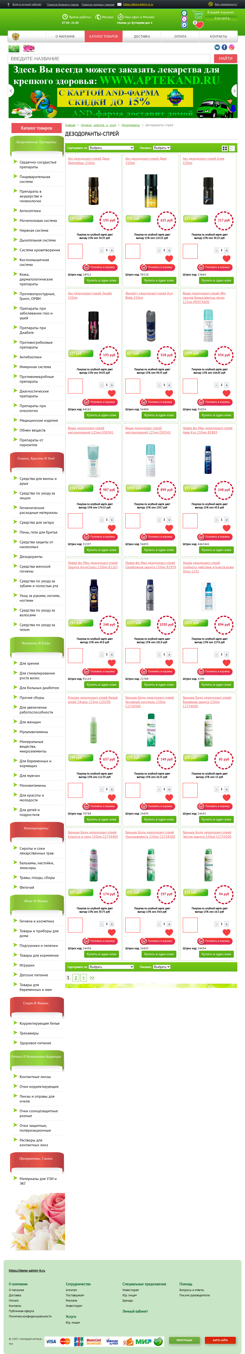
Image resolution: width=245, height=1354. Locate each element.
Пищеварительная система (35, 179)
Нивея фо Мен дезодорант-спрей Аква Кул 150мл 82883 (208, 430)
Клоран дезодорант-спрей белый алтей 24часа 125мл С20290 (93, 699)
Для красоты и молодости (32, 797)
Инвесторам (74, 1306)
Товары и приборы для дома (39, 933)
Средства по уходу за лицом (37, 495)
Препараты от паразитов (31, 442)
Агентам (71, 1290)
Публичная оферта (21, 1311)
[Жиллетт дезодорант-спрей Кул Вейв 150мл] (150, 326)
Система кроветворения (40, 249)
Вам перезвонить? (226, 4)
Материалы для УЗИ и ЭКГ (38, 1181)
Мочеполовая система (38, 220)
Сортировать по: (77, 148)
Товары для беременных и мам (36, 987)
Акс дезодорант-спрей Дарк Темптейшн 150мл (89, 160)
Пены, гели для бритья (38, 532)
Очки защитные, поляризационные (35, 1128)
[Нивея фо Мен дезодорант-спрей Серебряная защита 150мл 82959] (150, 595)
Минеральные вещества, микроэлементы (33, 746)
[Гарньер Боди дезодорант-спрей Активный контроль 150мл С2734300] (150, 730)
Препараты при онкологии (33, 408)
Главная (15, 36)
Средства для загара (37, 522)
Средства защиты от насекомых (36, 544)
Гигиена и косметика (37, 921)
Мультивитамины (34, 731)
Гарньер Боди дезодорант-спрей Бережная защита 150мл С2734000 (207, 701)
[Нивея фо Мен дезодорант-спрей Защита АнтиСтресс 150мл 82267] (93, 595)
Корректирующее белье (40, 1023)
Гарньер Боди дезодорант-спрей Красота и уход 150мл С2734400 (93, 834)
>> (92, 977)
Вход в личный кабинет (27, 4)
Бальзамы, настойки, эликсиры (37, 865)
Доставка (142, 36)
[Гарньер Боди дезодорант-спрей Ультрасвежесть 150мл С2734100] (150, 865)
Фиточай (27, 887)
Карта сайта (220, 1340)
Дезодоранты (31, 556)
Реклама (71, 1300)
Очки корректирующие (39, 1086)
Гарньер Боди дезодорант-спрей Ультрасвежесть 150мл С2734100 (150, 834)
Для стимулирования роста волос (37, 675)
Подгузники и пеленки (39, 945)
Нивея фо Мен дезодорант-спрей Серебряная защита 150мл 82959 (150, 565)
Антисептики (30, 210)
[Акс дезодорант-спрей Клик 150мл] (208, 191)
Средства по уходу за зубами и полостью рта (39, 583)
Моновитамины (33, 785)
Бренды (127, 1300)
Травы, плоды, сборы (37, 877)
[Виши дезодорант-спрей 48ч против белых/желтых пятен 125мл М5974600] (208, 326)
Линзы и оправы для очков (37, 1098)
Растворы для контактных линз (34, 1142)
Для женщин (30, 721)
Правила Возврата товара (63, 4)
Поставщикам (75, 1295)
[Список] (232, 148)
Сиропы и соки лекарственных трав (37, 850)
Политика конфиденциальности (30, 1316)
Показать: (146, 148)
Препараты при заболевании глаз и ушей (36, 313)
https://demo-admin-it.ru (138, 4)
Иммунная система (35, 366)
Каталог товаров (103, 36)
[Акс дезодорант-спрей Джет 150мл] (150, 191)
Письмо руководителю (194, 1295)
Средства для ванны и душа (38, 481)
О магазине (65, 36)
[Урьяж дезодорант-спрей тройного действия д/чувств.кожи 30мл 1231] (208, 595)
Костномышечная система (34, 262)
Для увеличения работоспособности (36, 709)
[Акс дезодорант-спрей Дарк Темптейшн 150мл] (93, 191)
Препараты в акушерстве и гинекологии (31, 196)
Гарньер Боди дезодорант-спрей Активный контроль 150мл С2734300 (149, 701)
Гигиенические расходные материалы (39, 510)
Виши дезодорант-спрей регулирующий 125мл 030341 (90, 430)
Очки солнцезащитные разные (39, 1113)
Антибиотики (31, 356)
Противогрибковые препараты (36, 344)
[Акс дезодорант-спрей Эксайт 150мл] (93, 326)
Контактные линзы (35, 1076)
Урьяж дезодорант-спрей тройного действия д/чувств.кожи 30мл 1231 (208, 567)
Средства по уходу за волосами (37, 612)
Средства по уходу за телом (37, 627)
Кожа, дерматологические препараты (36, 279)
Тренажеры (29, 1033)
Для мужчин (30, 775)
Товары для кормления (39, 955)
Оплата (180, 36)
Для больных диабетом (39, 687)
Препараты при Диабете (33, 330)
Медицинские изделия (39, 420)
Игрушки (27, 965)
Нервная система (34, 230)
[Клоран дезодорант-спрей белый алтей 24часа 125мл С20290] (93, 730)
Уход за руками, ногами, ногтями (40, 598)
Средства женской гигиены (35, 568)
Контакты (218, 36)
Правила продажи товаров (98, 4)
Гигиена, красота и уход (98, 125)
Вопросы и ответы (191, 1290)
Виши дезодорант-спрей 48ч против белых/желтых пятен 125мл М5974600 (204, 297)
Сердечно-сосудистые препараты (38, 164)
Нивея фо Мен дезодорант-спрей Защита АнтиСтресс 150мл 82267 (93, 565)
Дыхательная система (38, 240)
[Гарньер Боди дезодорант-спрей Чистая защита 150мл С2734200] (208, 865)
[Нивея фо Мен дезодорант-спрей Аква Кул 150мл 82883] (208, 460)
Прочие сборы (32, 697)
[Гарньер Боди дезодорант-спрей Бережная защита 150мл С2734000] (208, 730)
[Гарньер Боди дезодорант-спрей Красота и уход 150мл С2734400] (93, 865)
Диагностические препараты (34, 393)
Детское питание (34, 974)
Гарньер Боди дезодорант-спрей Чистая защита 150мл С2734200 (207, 834)
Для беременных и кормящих (35, 763)
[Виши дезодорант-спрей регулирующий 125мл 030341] (93, 460)
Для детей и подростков (30, 812)
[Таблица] (225, 148)
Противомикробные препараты (37, 379)
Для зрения (29, 663)
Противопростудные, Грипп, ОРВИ (37, 296)
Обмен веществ (32, 430)
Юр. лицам (73, 1322)
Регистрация (184, 1340)
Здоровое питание (35, 1042)
